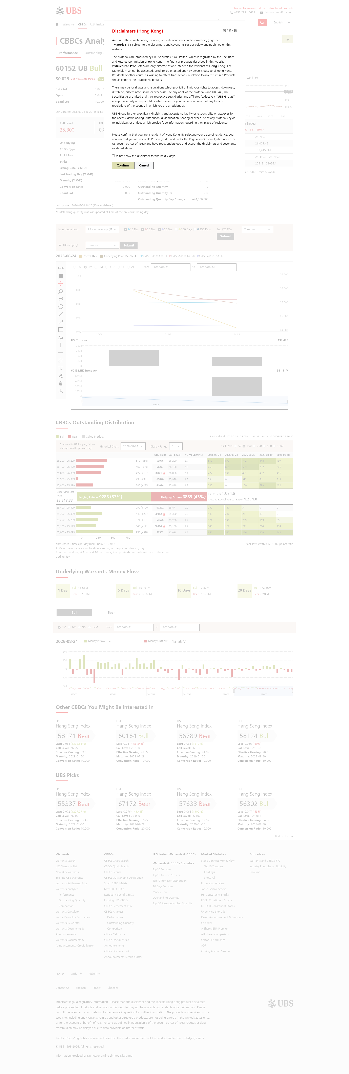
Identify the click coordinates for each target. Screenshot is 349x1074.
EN (235, 30)
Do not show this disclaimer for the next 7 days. (145, 156)
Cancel (144, 165)
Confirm (123, 165)
